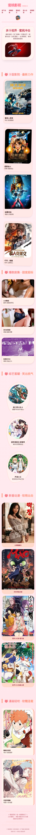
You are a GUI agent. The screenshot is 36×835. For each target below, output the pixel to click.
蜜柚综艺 (18, 11)
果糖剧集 (11, 11)
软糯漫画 (32, 11)
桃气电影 (4, 11)
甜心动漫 (25, 11)
